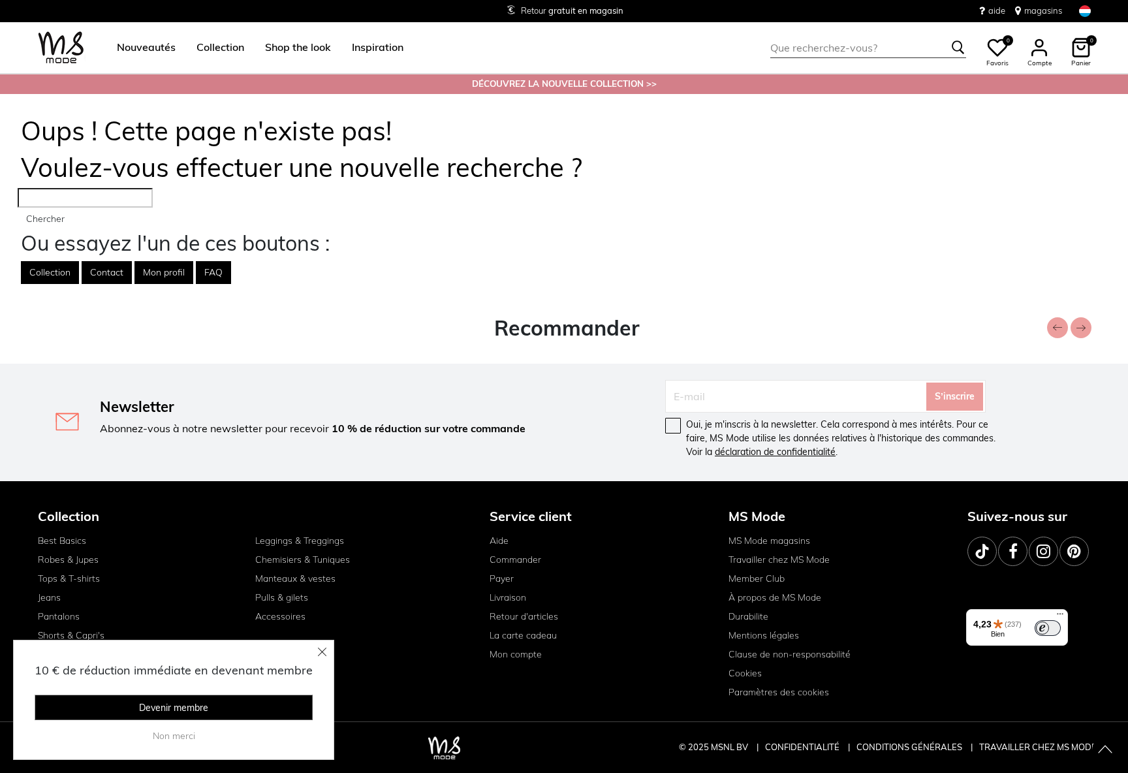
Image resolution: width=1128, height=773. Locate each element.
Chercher (45, 219)
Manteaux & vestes (295, 578)
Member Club (756, 578)
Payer (502, 578)
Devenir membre (173, 708)
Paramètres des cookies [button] (778, 692)
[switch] (1048, 628)
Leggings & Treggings (299, 540)
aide (996, 10)
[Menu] (1060, 617)
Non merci (174, 736)
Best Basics (62, 540)
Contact (106, 272)
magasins (1043, 10)
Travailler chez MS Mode (779, 559)
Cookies (745, 673)
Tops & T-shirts (69, 578)
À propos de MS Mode (774, 597)
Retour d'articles (524, 616)
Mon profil (164, 272)
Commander (515, 559)
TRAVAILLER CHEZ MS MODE (1038, 747)
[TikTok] (982, 551)
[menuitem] (141, 47)
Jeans (49, 597)
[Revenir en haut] (1105, 750)
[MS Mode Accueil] (61, 48)
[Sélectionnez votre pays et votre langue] (1085, 10)
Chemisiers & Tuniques (302, 559)
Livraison (508, 597)
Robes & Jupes (68, 559)
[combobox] (868, 47)
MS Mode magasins (769, 540)
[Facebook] (1012, 551)
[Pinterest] (1074, 551)
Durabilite (748, 616)
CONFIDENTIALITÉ (802, 747)
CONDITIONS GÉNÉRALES (910, 747)
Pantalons (59, 616)
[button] (146, 47)
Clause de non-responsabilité (789, 654)
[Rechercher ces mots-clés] (958, 47)
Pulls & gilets (281, 597)
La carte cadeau (523, 635)
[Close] (322, 651)
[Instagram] (1043, 551)
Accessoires (280, 616)
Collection (49, 272)
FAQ (213, 272)
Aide (499, 540)
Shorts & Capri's (71, 635)
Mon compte (516, 654)
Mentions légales (763, 635)
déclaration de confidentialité (775, 452)
